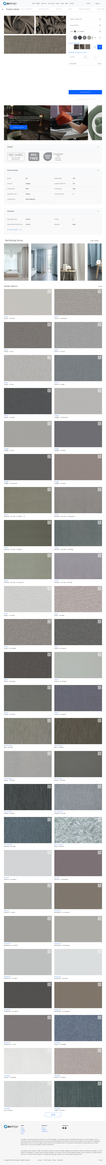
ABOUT (66, 3)
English (97, 3)
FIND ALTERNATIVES (85, 92)
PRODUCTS (44, 3)
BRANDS (38, 3)
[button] (19, 25)
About (22, 1128)
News (62, 3)
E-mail (100, 1160)
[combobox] (89, 19)
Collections (51, 3)
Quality (58, 3)
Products (44, 1130)
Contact (72, 3)
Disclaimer (60, 1160)
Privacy (54, 1160)
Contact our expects (18, 127)
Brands (43, 1128)
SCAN (87, 3)
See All (100, 286)
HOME (33, 3)
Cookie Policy (47, 1160)
